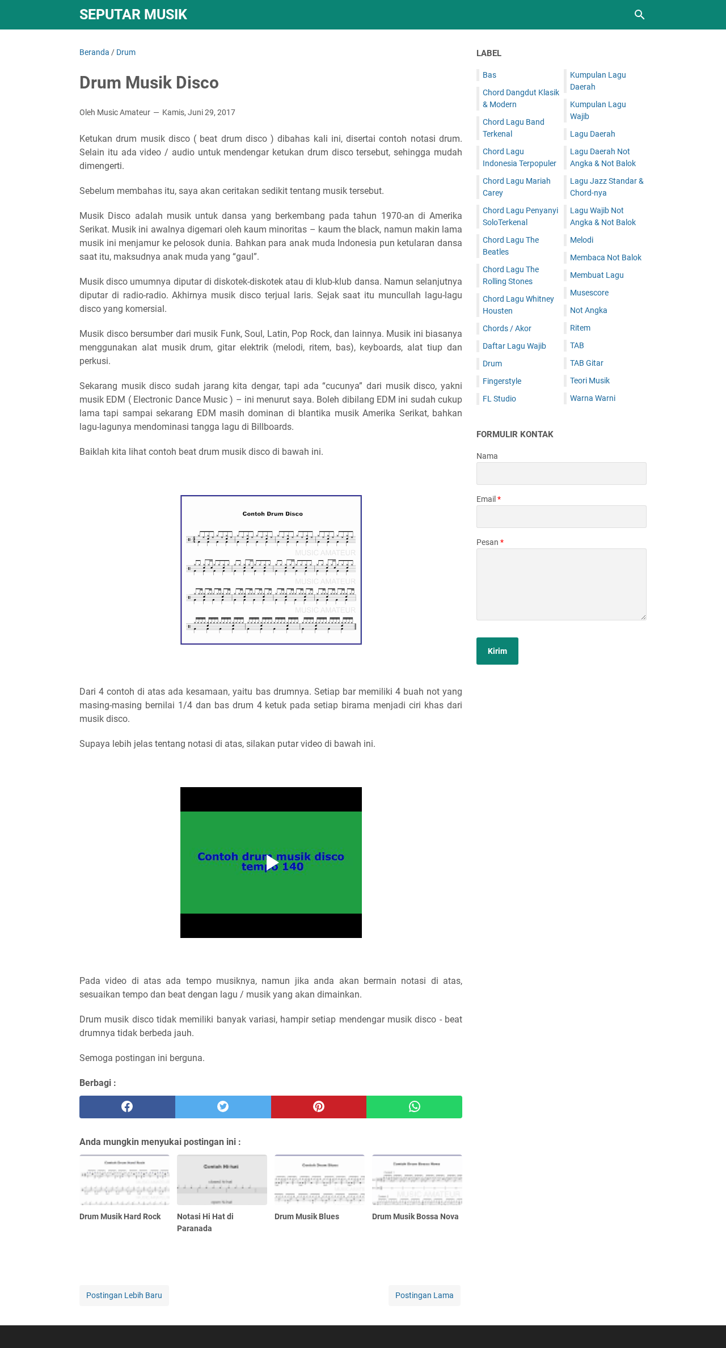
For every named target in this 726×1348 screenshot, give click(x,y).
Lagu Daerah (592, 133)
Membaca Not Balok (605, 257)
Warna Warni (592, 398)
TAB (577, 345)
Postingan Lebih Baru (124, 1295)
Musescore (589, 292)
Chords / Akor (507, 328)
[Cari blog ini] (640, 15)
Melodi (581, 239)
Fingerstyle (502, 381)
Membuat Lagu (597, 275)
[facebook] (127, 1107)
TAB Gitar (586, 362)
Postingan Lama (424, 1295)
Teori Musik (590, 380)
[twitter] (223, 1107)
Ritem (580, 327)
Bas (489, 74)
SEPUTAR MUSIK (133, 14)
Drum (492, 363)
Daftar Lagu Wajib (514, 345)
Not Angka (588, 310)
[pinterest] (319, 1107)
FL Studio (499, 398)
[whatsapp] (414, 1107)
